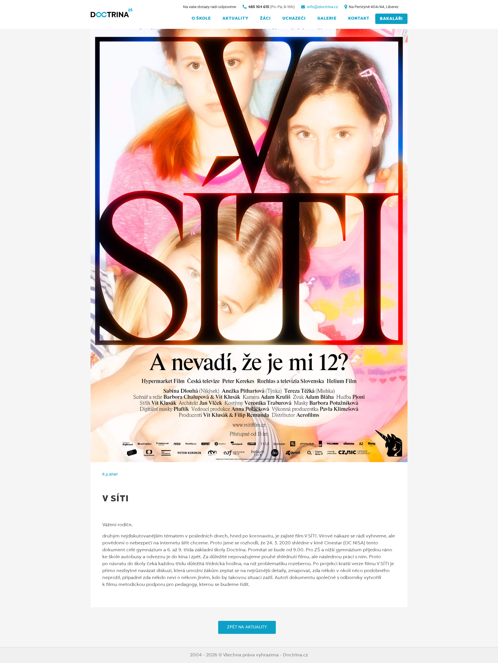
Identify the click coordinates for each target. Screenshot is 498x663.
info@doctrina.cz (322, 7)
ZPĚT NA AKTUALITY (247, 627)
